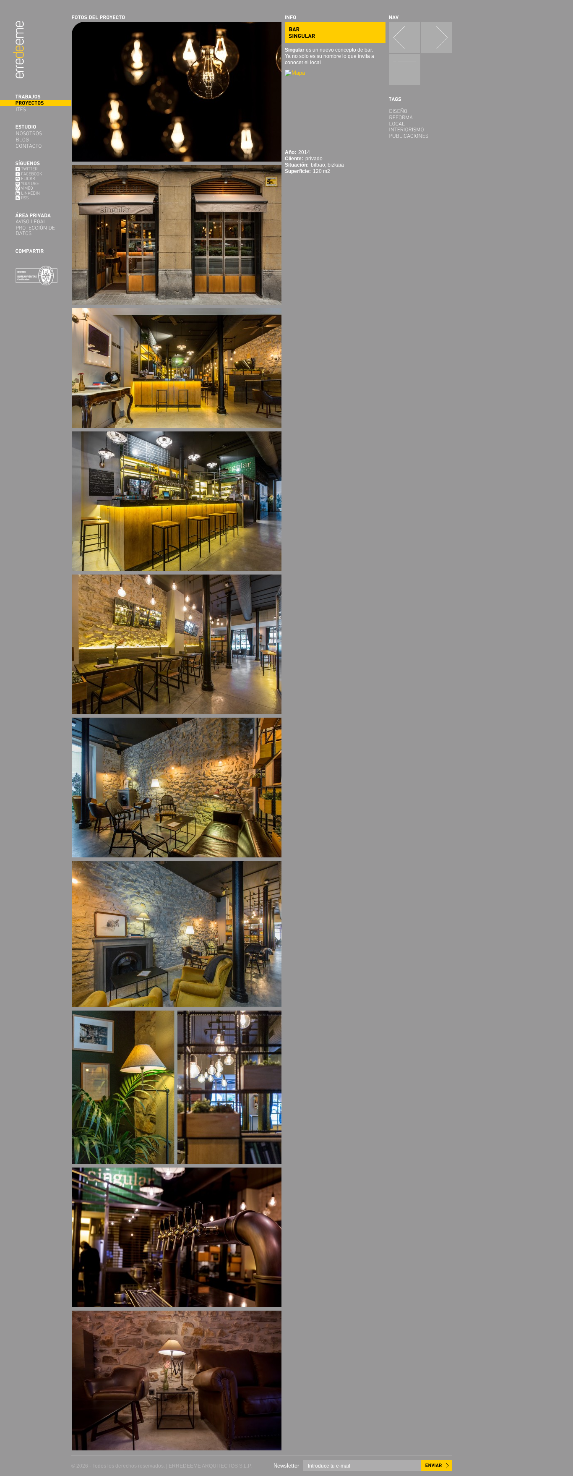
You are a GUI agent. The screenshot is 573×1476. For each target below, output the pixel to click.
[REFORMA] (421, 117)
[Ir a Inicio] (18, 50)
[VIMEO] (35, 188)
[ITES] (35, 109)
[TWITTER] (35, 169)
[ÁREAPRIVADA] (35, 215)
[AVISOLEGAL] (35, 221)
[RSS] (35, 198)
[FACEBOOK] (35, 174)
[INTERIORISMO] (421, 129)
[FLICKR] (35, 178)
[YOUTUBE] (35, 183)
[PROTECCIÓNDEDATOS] (35, 230)
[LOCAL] (421, 123)
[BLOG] (35, 139)
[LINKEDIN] (35, 193)
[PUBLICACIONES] (421, 136)
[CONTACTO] (35, 146)
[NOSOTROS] (35, 133)
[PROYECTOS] (35, 103)
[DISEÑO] (421, 111)
